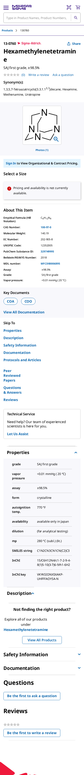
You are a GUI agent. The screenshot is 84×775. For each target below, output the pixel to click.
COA (10, 301)
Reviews (10, 399)
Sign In (11, 163)
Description (13, 337)
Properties (12, 330)
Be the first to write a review (33, 733)
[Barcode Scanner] (69, 7)
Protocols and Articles (22, 360)
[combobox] (42, 17)
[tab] (11, 30)
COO (28, 301)
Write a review (38, 75)
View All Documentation (23, 312)
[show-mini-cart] (78, 7)
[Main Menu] (6, 7)
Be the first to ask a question (32, 695)
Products (7, 30)
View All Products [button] (42, 640)
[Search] (75, 17)
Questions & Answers (12, 390)
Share (76, 44)
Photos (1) (42, 150)
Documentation (16, 352)
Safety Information (19, 345)
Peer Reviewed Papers (11, 375)
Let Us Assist (17, 434)
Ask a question (63, 75)
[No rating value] (12, 75)
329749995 (47, 251)
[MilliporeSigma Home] (22, 7)
